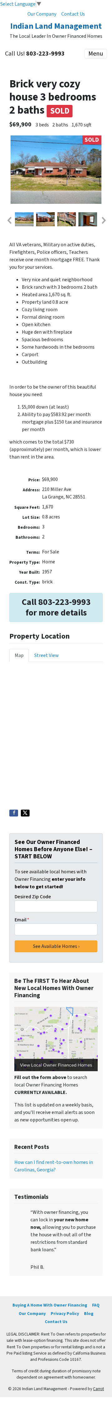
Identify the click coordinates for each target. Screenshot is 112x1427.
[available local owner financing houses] (56, 1039)
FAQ (96, 1305)
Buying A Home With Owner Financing (49, 1305)
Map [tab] (19, 655)
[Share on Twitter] (25, 813)
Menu (95, 53)
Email (22, 919)
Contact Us (73, 14)
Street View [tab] (46, 655)
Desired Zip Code (33, 896)
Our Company (41, 14)
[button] (9, 220)
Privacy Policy (65, 1314)
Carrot (98, 1389)
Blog (88, 1314)
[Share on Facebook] (13, 813)
